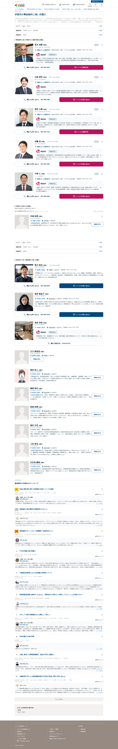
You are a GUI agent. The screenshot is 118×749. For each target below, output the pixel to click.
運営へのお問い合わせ (23, 741)
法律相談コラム (21, 734)
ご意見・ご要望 (53, 729)
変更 (100, 26)
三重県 (34, 220)
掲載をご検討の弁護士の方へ (57, 738)
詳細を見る (97, 224)
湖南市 (43, 270)
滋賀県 (38, 270)
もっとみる (59, 699)
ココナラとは (21, 736)
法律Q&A (19, 731)
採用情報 (83, 731)
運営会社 (83, 729)
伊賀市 (39, 50)
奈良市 (43, 298)
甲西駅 (51, 270)
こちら (46, 211)
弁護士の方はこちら (97, 1)
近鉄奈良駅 (52, 298)
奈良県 (38, 298)
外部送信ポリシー (54, 736)
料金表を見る (53, 54)
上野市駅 (46, 220)
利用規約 (51, 731)
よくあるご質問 (21, 738)
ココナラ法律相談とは (23, 729)
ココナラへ (19, 1)
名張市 (19, 712)
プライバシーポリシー (55, 734)
